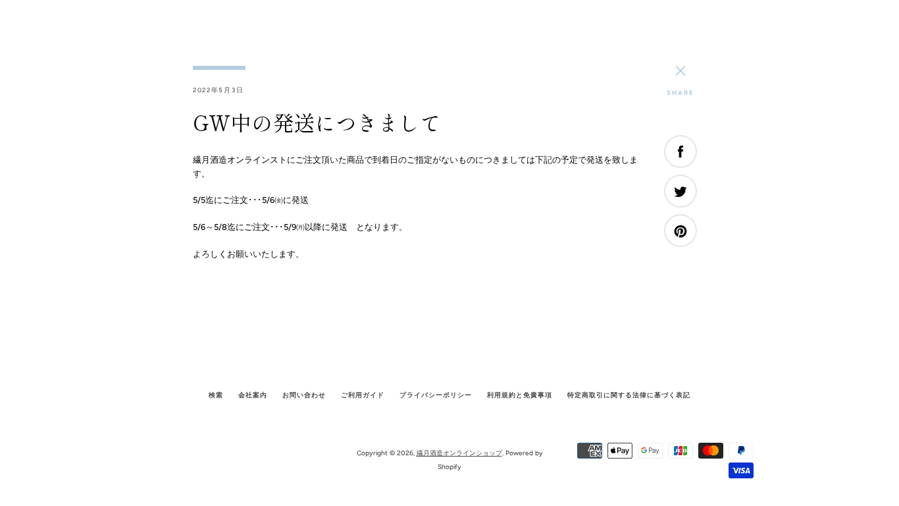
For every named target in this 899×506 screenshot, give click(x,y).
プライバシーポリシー (435, 395)
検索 (216, 395)
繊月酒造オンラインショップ (459, 453)
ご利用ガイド (362, 395)
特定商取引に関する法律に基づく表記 (628, 395)
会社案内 (252, 395)
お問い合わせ (304, 395)
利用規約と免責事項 (519, 395)
